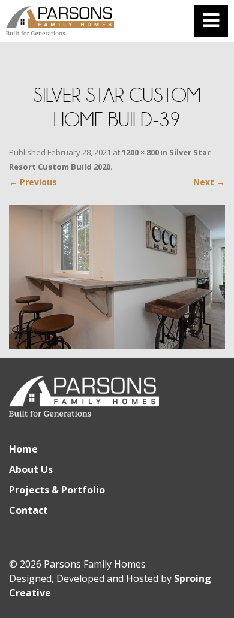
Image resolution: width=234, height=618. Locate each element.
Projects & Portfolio (57, 489)
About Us (31, 469)
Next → (209, 182)
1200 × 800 (140, 152)
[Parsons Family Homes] (60, 21)
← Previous (33, 182)
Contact (28, 510)
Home (23, 449)
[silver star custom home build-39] (117, 277)
